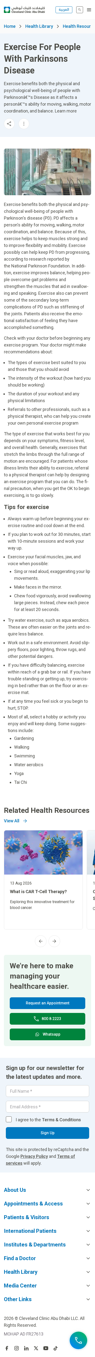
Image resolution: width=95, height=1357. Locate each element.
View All (11, 820)
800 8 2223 (51, 1018)
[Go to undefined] (7, 1348)
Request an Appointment (47, 1003)
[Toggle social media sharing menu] (9, 123)
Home (10, 26)
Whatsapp (51, 1034)
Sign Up (48, 1133)
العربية (64, 9)
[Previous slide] (41, 941)
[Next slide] (54, 941)
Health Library (39, 26)
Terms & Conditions (61, 1119)
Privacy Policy (34, 1156)
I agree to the (48, 1119)
